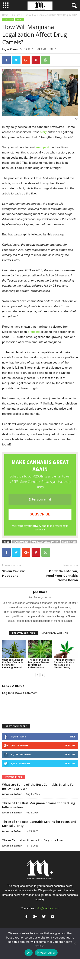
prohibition (69, 541)
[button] (73, 5)
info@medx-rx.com (47, 908)
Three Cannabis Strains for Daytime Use (32, 840)
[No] (75, 943)
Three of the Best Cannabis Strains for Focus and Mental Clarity (64, 663)
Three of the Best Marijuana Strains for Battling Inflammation (38, 663)
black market (20, 541)
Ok (29, 952)
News (20, 19)
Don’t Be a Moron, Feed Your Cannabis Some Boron (62, 575)
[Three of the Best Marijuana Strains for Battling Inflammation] (40, 648)
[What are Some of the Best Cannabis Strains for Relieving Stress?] (14, 648)
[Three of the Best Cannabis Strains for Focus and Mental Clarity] (66, 648)
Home (5, 14)
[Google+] (36, 917)
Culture (16, 14)
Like (72, 736)
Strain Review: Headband (13, 573)
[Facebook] (27, 917)
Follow (70, 745)
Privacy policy (46, 952)
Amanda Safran (12, 794)
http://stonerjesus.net (40, 597)
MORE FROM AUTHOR (54, 633)
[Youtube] (53, 917)
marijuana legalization (45, 541)
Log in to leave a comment (19, 693)
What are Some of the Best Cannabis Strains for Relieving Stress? (12, 663)
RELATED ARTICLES (23, 633)
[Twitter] (45, 917)
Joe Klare (11, 49)
